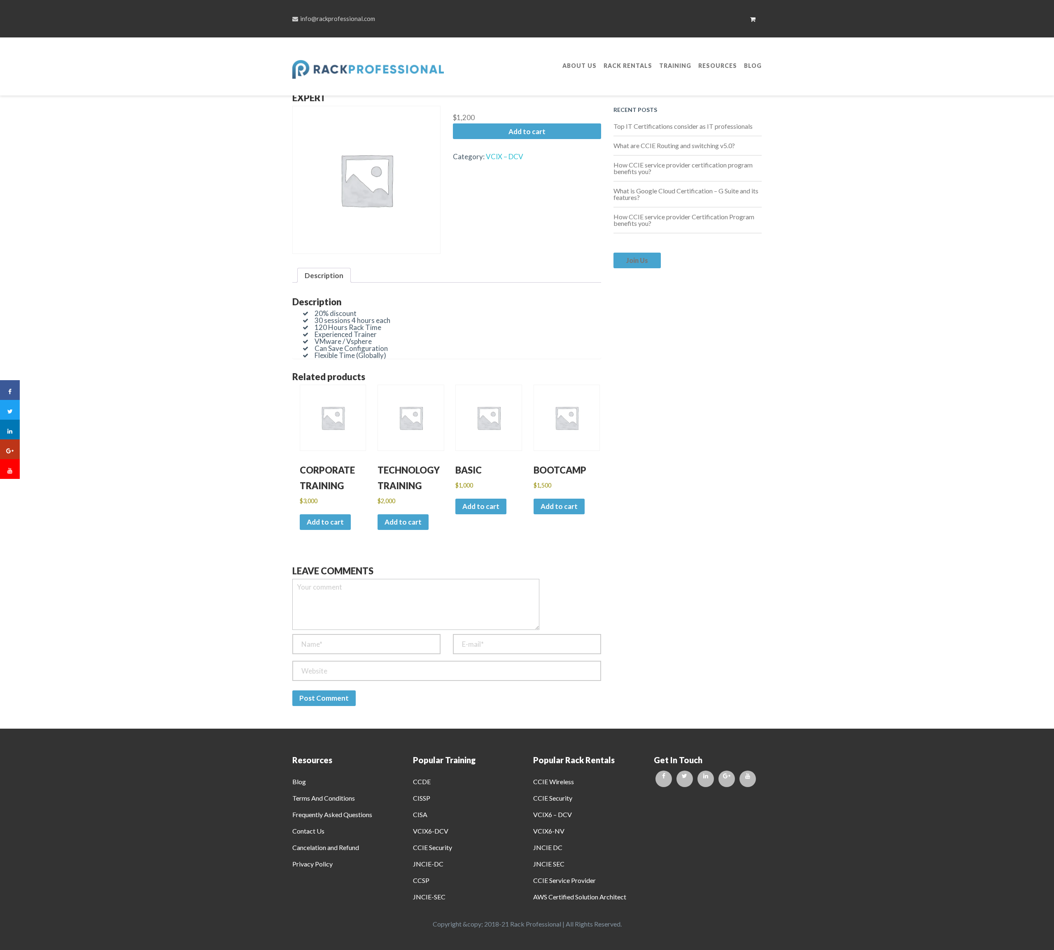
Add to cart (527, 131)
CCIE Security (432, 847)
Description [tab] (324, 275)
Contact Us (308, 831)
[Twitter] (684, 779)
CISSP (421, 798)
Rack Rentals (628, 65)
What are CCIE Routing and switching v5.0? (674, 145)
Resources (717, 65)
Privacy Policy (312, 864)
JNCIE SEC (548, 864)
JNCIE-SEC (429, 897)
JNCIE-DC (428, 864)
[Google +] (726, 779)
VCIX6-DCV (430, 831)
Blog (753, 65)
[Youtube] (747, 779)
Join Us (637, 260)
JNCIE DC (547, 847)
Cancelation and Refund (325, 847)
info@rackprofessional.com (337, 18)
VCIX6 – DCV (552, 814)
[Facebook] (663, 779)
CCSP (421, 880)
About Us (579, 65)
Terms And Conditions (323, 798)
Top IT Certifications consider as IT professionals (683, 126)
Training (675, 65)
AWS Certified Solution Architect (579, 897)
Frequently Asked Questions (332, 814)
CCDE (422, 781)
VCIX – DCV (504, 156)
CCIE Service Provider (564, 880)
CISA (420, 814)
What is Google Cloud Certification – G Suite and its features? (685, 194)
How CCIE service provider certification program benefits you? (683, 168)
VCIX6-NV (548, 831)
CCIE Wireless (553, 781)
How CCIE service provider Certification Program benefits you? (683, 220)
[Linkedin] (705, 779)
